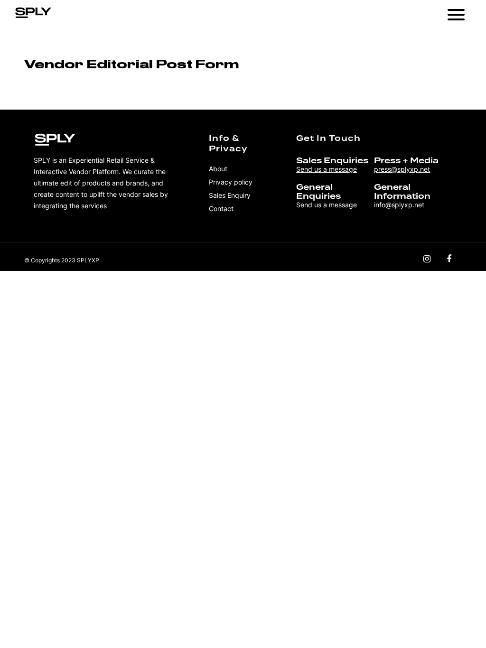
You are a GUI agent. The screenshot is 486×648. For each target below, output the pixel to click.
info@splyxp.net (399, 205)
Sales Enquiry (230, 195)
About (218, 169)
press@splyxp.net (402, 169)
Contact (221, 208)
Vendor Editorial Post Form (131, 64)
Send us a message (326, 169)
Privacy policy (230, 182)
